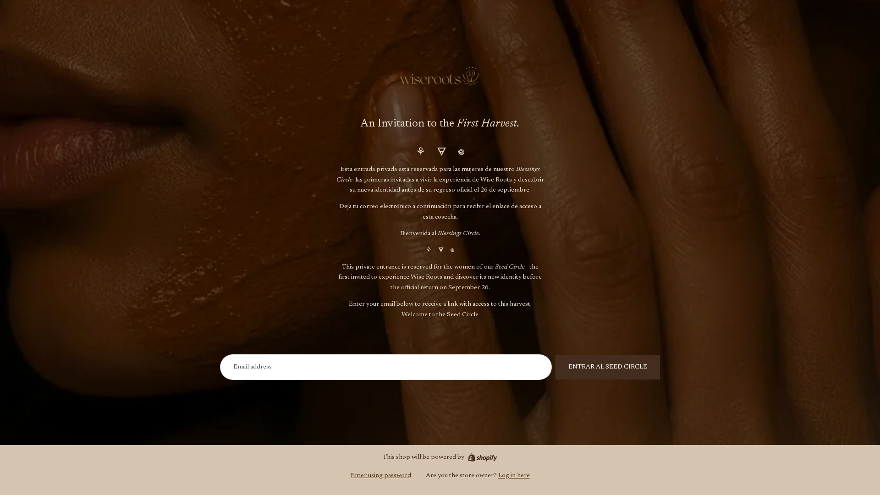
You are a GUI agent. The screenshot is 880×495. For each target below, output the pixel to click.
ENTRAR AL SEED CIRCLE (607, 367)
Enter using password (381, 476)
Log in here (514, 476)
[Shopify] (482, 457)
